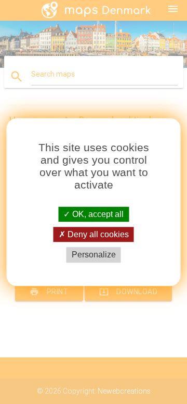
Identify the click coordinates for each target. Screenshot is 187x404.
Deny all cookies (97, 234)
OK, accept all (97, 214)
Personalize (94, 255)
